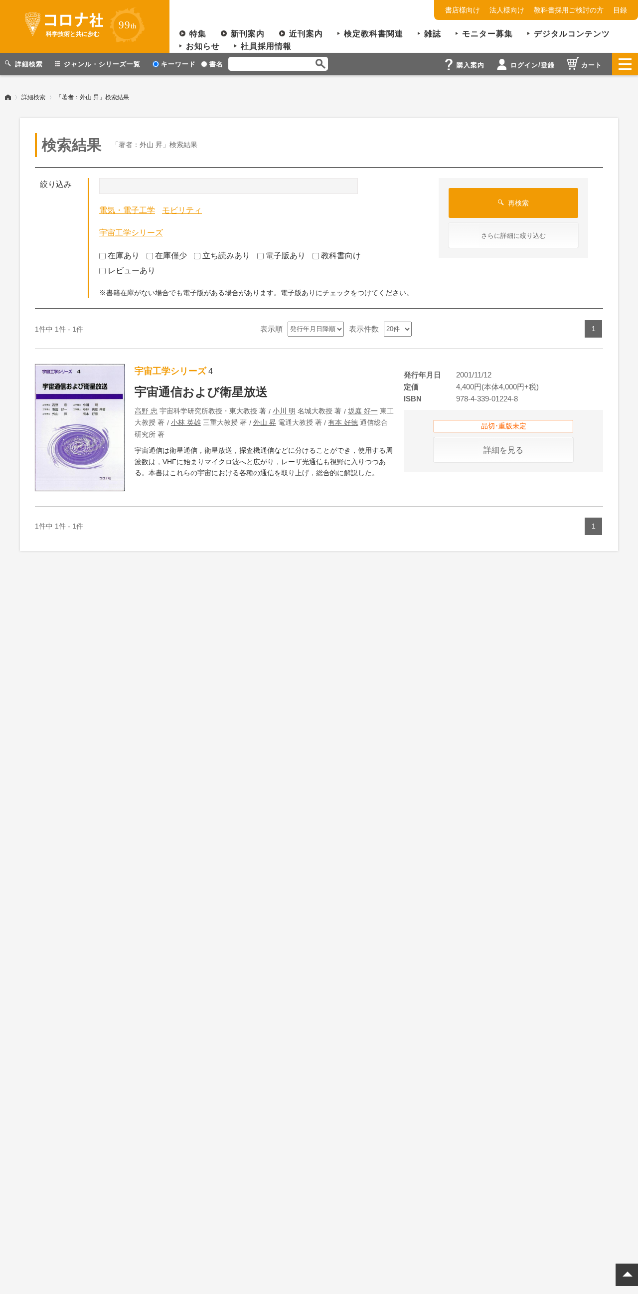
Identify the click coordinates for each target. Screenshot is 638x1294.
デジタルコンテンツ (572, 33)
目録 (620, 10)
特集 (197, 33)
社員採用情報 (266, 46)
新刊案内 (248, 33)
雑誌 (432, 33)
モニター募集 (487, 33)
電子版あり (286, 255)
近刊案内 (306, 33)
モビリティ (182, 210)
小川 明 (284, 411)
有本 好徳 (343, 422)
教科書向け (341, 255)
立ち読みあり (226, 255)
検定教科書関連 (373, 33)
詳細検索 (33, 97)
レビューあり (132, 270)
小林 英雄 (186, 422)
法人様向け (506, 10)
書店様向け (462, 10)
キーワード (178, 64)
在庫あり (124, 255)
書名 (216, 64)
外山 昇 (264, 422)
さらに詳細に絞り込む (513, 235)
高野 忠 (146, 411)
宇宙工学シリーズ (131, 232)
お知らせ (203, 46)
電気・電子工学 (127, 210)
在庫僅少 (171, 255)
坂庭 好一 (363, 411)
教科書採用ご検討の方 (569, 10)
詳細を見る (503, 450)
